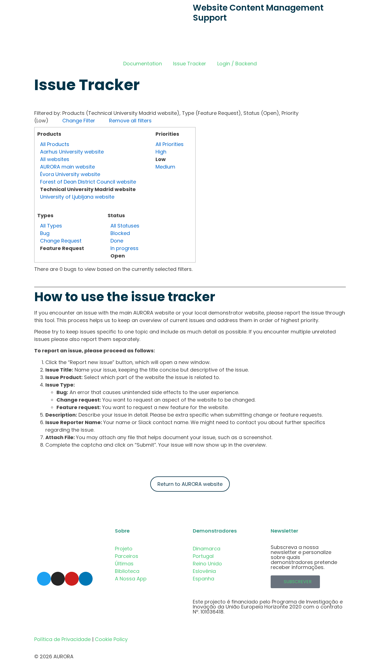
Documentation (142, 63)
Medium (165, 166)
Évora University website (70, 174)
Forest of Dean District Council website (88, 181)
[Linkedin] (86, 579)
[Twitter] (44, 579)
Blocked (120, 233)
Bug (45, 233)
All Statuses (124, 225)
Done (116, 240)
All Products (54, 144)
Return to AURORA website (190, 484)
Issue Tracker (189, 63)
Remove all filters (130, 120)
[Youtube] (72, 579)
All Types (51, 225)
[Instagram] (58, 579)
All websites (54, 159)
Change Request (61, 240)
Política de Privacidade (62, 639)
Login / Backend (237, 63)
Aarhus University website (72, 151)
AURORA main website (67, 166)
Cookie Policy (111, 639)
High (161, 151)
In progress (124, 248)
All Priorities (170, 144)
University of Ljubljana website (77, 196)
